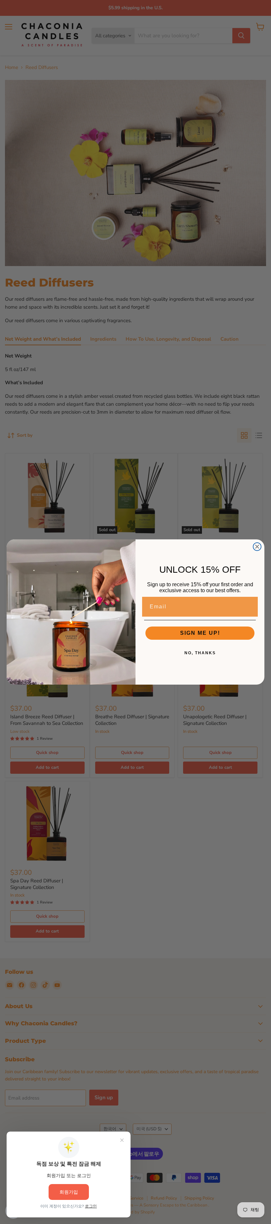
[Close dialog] (257, 547)
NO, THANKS (200, 653)
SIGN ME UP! (200, 633)
